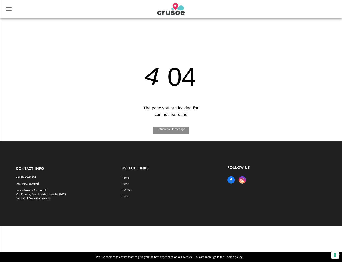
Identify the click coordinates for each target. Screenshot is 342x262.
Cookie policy (233, 257)
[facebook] (231, 180)
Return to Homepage (171, 129)
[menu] (9, 9)
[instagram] (242, 180)
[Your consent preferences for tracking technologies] (335, 255)
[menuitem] (171, 178)
